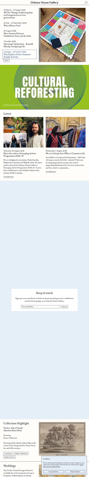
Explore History (9, 457)
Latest (7, 113)
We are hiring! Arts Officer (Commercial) (65, 153)
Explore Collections (21, 453)
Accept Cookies (53, 472)
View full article (8, 177)
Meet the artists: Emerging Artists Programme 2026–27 (19, 154)
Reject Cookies (75, 472)
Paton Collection (10, 438)
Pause (6, 60)
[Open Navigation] (86, 2)
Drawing (7, 435)
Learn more (8, 453)
